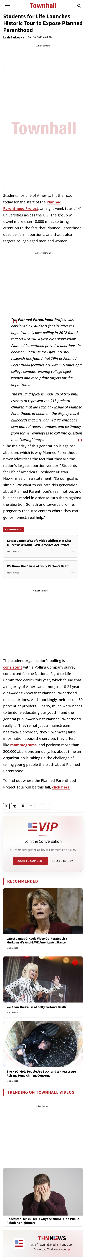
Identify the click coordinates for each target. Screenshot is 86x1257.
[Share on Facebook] (23, 806)
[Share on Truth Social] (14, 806)
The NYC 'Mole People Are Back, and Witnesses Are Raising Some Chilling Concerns (41, 1073)
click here (61, 787)
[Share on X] (6, 806)
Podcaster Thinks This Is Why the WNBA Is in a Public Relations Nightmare (43, 1221)
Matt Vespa (12, 948)
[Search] (79, 5)
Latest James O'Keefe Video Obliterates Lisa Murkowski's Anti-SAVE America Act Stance (37, 940)
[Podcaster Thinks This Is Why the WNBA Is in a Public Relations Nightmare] (43, 1191)
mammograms (23, 744)
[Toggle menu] (7, 6)
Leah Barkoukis (14, 37)
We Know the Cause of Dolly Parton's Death (36, 1007)
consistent (12, 667)
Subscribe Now (63, 861)
